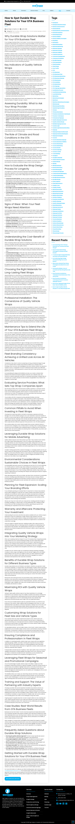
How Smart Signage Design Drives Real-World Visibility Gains (61, 284)
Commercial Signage (58, 171)
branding (55, 40)
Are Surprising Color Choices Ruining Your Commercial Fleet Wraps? (61, 246)
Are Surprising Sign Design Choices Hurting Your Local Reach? (60, 260)
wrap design (56, 231)
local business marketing (59, 92)
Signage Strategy (57, 217)
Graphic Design (57, 187)
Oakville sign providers (59, 108)
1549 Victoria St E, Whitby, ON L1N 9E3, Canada (65, 794)
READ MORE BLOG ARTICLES (13, 778)
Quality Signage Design (59, 203)
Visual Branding (57, 229)
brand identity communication (61, 30)
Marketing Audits (57, 189)
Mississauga (56, 104)
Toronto (55, 137)
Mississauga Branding (58, 106)
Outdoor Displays (57, 197)
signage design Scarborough (60, 131)
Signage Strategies (58, 135)
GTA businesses (57, 80)
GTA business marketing (59, 76)
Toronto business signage (35, 31)
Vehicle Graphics (57, 221)
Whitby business (57, 165)
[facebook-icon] (57, 804)
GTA (54, 70)
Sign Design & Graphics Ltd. (35, 822)
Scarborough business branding (61, 127)
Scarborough (56, 125)
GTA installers (56, 82)
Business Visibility (57, 52)
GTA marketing (57, 84)
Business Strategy (57, 50)
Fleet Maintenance (57, 183)
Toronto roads (56, 147)
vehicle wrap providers (59, 159)
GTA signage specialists (59, 88)
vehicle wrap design (58, 223)
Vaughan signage (57, 157)
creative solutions (57, 54)
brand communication (59, 26)
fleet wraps (56, 66)
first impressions (57, 62)
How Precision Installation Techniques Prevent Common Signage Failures (60, 280)
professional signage (58, 118)
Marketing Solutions (58, 191)
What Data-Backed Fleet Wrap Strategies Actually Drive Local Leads (61, 265)
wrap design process (58, 233)
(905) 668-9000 (26, 1)
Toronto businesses (58, 143)
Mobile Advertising (58, 195)
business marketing (58, 46)
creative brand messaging (60, 173)
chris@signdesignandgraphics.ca (13, 1)
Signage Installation (58, 211)
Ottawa (55, 110)
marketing (55, 96)
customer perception (58, 58)
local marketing (57, 94)
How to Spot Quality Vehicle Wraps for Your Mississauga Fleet (61, 287)
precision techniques (58, 116)
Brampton (55, 22)
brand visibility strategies (59, 38)
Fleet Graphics (56, 181)
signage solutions (57, 215)
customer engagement (59, 56)
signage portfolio (57, 213)
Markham (55, 100)
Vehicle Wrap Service (58, 225)
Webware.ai (51, 822)
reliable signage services (59, 124)
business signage (57, 48)
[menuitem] (6, 11)
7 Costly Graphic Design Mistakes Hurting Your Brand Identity (61, 255)
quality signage (57, 201)
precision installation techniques (61, 114)
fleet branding (15, 31)
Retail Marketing (57, 205)
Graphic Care (56, 185)
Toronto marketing (58, 145)
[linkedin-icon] (63, 804)
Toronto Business (57, 219)
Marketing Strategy (58, 193)
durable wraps (56, 179)
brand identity (56, 28)
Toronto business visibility (60, 141)
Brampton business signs (59, 24)
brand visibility (57, 36)
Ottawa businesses (58, 112)
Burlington (55, 42)
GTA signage (56, 86)
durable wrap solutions (13, 32)
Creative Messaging (58, 175)
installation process (58, 90)
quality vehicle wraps (58, 122)
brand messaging (57, 169)
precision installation (58, 199)
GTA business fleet (24, 31)
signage (55, 129)
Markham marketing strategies (61, 102)
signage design (57, 209)
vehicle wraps (56, 161)
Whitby (54, 163)
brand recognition (57, 32)
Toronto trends (57, 151)
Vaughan (55, 155)
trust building (56, 153)
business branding (57, 44)
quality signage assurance (60, 120)
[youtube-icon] (60, 804)
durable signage (57, 60)
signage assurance (58, 207)
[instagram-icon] (66, 804)
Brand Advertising (57, 167)
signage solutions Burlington (60, 133)
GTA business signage (58, 78)
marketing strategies (58, 98)
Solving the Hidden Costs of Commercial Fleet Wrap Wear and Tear (61, 270)
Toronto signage (57, 149)
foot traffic (56, 68)
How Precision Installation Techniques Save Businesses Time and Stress (61, 275)
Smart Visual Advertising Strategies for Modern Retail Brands (60, 251)
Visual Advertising (57, 227)
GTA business (56, 72)
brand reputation (57, 34)
